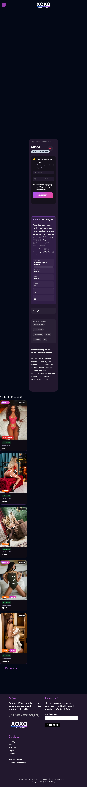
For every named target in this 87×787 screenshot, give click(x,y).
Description (37, 311)
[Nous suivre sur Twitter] (26, 715)
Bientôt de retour (47, 141)
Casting (12, 741)
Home (32, 141)
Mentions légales (15, 759)
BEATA (4, 501)
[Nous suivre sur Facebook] (11, 715)
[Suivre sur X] (21, 715)
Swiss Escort (35, 779)
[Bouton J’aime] (50, 148)
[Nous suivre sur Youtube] (31, 715)
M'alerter (42, 195)
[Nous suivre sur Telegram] (36, 715)
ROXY (4, 448)
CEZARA (5, 555)
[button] (4, 5)
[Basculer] (32, 310)
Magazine (13, 747)
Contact (12, 753)
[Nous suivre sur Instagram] (16, 715)
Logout (11, 750)
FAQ (10, 744)
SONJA (4, 608)
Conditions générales (17, 762)
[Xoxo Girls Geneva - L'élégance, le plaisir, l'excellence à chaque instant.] (43, 5)
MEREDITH (6, 661)
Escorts (38, 141)
